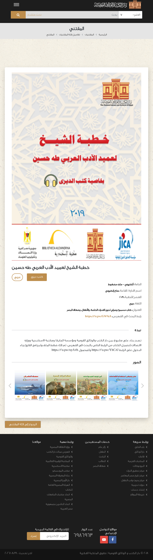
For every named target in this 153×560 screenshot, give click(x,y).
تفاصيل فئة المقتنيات (69, 34)
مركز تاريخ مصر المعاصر (132, 475)
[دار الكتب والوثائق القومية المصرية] (117, 4)
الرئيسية (103, 34)
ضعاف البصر (99, 465)
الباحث (102, 456)
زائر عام (102, 446)
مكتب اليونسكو (61, 470)
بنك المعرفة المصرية (59, 475)
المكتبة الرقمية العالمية (58, 461)
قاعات (141, 456)
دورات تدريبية (137, 484)
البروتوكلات (138, 465)
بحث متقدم (34, 14)
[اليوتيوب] (104, 540)
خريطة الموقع (137, 494)
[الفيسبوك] (113, 540)
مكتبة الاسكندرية (61, 465)
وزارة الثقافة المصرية (60, 446)
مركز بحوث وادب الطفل (132, 480)
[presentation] (9, 386)
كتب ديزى (37, 276)
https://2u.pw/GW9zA (98, 316)
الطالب (102, 461)
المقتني (50, 34)
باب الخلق (139, 446)
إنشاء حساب (137, 489)
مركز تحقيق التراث (135, 470)
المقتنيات (89, 34)
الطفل (102, 451)
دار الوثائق (139, 451)
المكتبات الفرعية (136, 461)
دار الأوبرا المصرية (62, 480)
